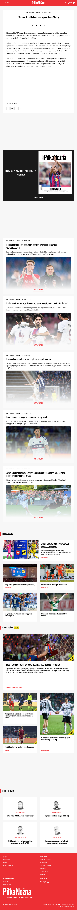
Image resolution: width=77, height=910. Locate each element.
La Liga (40, 66)
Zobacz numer (38, 197)
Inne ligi (38, 12)
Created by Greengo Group (65, 907)
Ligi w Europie (30, 12)
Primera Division (45, 61)
